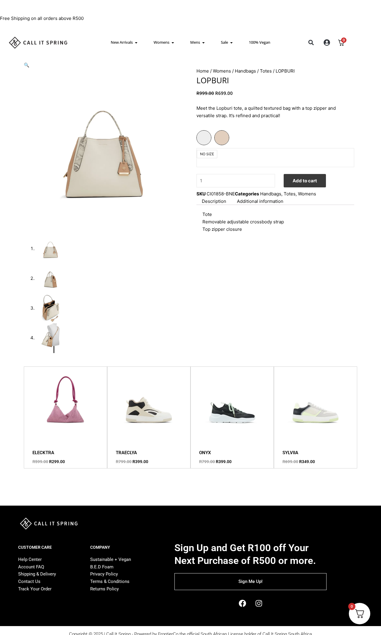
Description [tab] (214, 201)
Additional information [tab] (260, 201)
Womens (222, 71)
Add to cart (305, 181)
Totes (266, 71)
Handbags (245, 71)
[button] (311, 43)
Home (202, 71)
